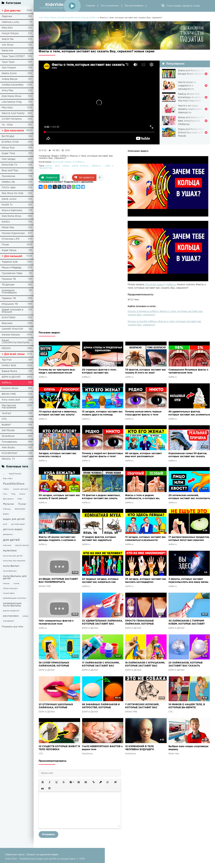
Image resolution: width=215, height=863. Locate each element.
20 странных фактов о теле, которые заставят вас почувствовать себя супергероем (102, 371)
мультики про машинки (14, 561)
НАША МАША (10, 34)
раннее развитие (11, 611)
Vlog (13, 494)
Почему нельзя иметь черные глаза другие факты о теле (143, 413)
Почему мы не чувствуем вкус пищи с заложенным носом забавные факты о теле (57, 371)
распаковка (11, 616)
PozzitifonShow (14, 484)
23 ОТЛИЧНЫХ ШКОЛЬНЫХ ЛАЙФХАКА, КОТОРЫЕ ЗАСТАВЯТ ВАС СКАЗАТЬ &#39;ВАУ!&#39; (56, 706)
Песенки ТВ (9, 279)
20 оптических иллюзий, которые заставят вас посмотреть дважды (189, 497)
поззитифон (9, 593)
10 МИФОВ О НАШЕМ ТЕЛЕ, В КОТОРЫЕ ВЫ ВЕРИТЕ (186, 706)
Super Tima (8, 153)
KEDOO (6, 348)
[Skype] (78, 187)
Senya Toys (8, 148)
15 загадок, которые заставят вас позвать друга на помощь (102, 413)
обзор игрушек (10, 588)
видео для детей (14, 519)
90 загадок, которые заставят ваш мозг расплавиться (143, 454)
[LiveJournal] (59, 187)
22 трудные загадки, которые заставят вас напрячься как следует (100, 581)
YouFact (6, 413)
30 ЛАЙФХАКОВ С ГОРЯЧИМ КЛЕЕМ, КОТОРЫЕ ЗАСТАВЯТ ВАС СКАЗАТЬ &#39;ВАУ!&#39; (187, 622)
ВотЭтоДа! (8, 136)
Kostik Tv (7, 205)
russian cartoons (20, 489)
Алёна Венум (9, 79)
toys (5, 494)
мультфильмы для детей (15, 577)
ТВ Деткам (8, 285)
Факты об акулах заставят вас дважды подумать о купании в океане (57, 539)
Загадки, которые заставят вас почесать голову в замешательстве (57, 455)
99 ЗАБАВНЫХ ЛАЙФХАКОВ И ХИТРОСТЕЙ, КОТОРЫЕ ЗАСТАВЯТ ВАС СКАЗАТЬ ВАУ (101, 706)
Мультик (8, 504)
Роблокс (7, 509)
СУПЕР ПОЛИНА (12, 119)
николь (6, 583)
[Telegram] (83, 187)
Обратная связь (14, 855)
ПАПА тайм (8, 188)
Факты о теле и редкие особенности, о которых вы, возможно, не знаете (142, 497)
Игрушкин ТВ (10, 304)
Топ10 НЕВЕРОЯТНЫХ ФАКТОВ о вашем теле (102, 747)
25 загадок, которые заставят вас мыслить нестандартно (145, 580)
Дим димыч (8, 499)
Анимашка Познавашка (9, 291)
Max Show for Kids (12, 193)
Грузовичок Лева (12, 273)
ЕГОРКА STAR (10, 142)
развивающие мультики (14, 598)
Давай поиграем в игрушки (12, 311)
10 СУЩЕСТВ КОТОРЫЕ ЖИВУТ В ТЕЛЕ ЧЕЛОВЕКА (59, 747)
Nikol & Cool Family (13, 113)
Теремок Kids (10, 262)
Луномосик (8, 176)
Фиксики (7, 323)
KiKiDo (6, 222)
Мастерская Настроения (9, 406)
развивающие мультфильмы (12, 604)
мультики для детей (12, 556)
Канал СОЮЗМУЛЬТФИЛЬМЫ (16, 341)
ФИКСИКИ (20, 509)
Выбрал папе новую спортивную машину (188, 747)
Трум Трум (8, 62)
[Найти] (163, 6)
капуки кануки (22, 545)
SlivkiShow (8, 436)
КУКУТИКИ (8, 318)
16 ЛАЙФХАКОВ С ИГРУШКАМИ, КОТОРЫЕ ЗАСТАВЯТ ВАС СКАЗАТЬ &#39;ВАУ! (145, 664)
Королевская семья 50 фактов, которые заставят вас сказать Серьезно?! (187, 455)
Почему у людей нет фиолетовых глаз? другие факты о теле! (102, 454)
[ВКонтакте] (41, 187)
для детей (11, 539)
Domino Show (10, 388)
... (4, 473)
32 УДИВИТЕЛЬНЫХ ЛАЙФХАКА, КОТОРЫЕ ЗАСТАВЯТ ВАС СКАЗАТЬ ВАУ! (102, 622)
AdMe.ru (6, 383)
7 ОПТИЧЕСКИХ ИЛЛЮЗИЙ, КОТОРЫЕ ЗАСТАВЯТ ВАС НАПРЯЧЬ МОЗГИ (142, 706)
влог (5, 524)
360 (57, 166)
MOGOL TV (8, 459)
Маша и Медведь (12, 268)
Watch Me (7, 39)
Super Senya (9, 250)
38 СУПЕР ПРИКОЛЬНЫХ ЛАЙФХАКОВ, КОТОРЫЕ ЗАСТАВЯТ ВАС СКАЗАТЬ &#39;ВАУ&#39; (54, 664)
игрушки (7, 545)
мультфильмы (10, 571)
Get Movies (8, 430)
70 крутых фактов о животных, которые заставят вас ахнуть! (58, 413)
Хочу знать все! (11, 400)
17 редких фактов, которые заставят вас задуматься (99, 538)
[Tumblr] (64, 187)
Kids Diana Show (11, 96)
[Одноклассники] (45, 187)
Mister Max (8, 228)
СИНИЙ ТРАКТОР (12, 329)
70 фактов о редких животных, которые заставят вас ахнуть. (101, 496)
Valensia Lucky (10, 22)
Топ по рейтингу (110, 6)
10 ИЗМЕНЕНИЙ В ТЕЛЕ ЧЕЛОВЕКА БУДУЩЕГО (139, 747)
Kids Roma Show (11, 216)
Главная (90, 6)
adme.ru (96, 166)
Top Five (6, 360)
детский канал (18, 524)
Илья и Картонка (12, 210)
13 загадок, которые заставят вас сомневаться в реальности (145, 538)
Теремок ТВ (9, 298)
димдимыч (8, 534)
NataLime (7, 51)
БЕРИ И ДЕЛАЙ (11, 377)
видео (6, 514)
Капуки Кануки (11, 335)
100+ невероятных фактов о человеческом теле (56, 622)
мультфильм (11, 566)
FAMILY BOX (9, 366)
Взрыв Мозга (9, 371)
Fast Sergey (8, 159)
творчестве (45, 168)
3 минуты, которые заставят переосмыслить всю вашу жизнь (188, 580)
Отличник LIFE (10, 239)
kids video (7, 478)
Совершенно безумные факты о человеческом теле (188, 371)
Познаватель (9, 442)
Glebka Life (8, 182)
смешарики (8, 621)
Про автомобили (134, 6)
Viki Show (7, 45)
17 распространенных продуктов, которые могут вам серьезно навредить (188, 539)
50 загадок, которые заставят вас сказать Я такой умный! (59, 496)
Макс (19, 499)
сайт (107, 166)
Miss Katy (7, 108)
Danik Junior (9, 199)
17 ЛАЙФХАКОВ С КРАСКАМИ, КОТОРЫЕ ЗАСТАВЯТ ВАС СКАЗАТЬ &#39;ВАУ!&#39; (101, 664)
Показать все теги (12, 627)
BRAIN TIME (9, 394)
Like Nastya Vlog (12, 102)
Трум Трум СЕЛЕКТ (13, 56)
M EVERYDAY (9, 453)
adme (48, 166)
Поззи (5, 245)
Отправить (48, 834)
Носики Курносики (13, 233)
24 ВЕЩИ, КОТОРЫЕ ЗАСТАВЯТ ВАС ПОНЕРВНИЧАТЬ (58, 580)
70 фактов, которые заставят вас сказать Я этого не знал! (145, 371)
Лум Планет (9, 68)
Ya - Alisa (7, 125)
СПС (4, 419)
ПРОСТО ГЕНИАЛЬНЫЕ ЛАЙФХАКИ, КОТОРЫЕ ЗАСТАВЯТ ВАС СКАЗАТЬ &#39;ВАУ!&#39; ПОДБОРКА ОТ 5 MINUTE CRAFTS (145, 622)
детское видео (12, 529)
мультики (10, 550)
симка (25, 616)
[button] (42, 782)
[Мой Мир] (50, 187)
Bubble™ (7, 425)
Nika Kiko (7, 28)
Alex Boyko (8, 448)
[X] (55, 187)
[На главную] (60, 6)
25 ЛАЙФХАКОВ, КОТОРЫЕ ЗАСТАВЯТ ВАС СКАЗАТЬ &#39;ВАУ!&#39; (185, 664)
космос (84, 166)
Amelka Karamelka (12, 85)
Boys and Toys (10, 171)
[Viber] (69, 187)
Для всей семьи (154, 285)
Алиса (22, 494)
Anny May (7, 91)
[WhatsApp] (74, 187)
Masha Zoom (9, 73)
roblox (6, 489)
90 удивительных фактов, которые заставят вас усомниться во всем (189, 413)
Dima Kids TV (9, 165)
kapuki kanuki (15, 474)
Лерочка (7, 16)
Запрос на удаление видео (42, 855)
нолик (16, 583)
